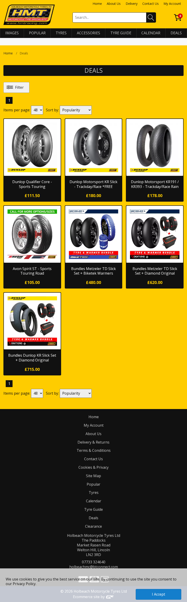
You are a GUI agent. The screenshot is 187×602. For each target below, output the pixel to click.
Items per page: (16, 109)
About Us (114, 3)
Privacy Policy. (24, 583)
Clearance (93, 526)
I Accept (158, 594)
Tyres (94, 492)
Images (12, 32)
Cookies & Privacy (93, 467)
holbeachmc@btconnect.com (93, 566)
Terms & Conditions (94, 450)
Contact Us (150, 3)
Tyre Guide (93, 509)
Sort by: (52, 109)
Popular (93, 484)
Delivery (132, 3)
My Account (172, 3)
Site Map (93, 475)
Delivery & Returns (93, 442)
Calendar (93, 500)
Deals (93, 517)
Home (97, 3)
